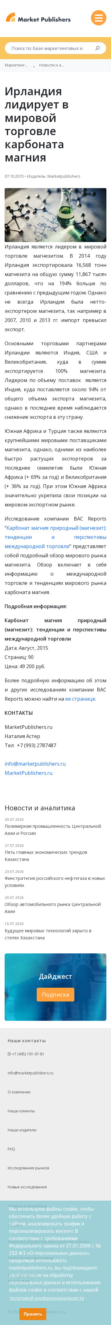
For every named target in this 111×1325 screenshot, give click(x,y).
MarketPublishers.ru (28, 773)
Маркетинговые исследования (17, 65)
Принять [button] (33, 1314)
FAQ (11, 1149)
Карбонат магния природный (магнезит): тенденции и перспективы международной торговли (55, 537)
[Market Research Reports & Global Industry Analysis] (38, 17)
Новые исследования (27, 1187)
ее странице (80, 698)
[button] (13, 1314)
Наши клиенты (21, 1111)
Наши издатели (22, 1130)
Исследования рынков (28, 1168)
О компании (19, 1092)
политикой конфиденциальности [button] (47, 1298)
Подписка (55, 994)
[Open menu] (98, 17)
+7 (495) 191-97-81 (27, 1054)
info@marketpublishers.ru (35, 763)
